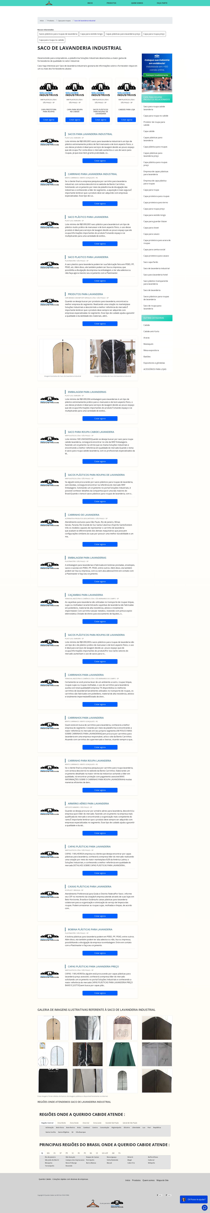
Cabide (147, 325)
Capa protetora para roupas (156, 196)
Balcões (147, 356)
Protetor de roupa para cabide (154, 123)
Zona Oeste (74, 1123)
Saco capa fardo (151, 262)
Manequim (148, 344)
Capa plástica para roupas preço (155, 163)
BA (91, 1153)
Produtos (111, 3)
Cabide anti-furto (151, 331)
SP (61, 1153)
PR (67, 1153)
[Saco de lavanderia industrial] (48, 89)
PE (85, 1153)
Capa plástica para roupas (155, 146)
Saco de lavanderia (152, 290)
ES (55, 1153)
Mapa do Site (162, 1180)
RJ (42, 1153)
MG (48, 1153)
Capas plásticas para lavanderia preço (123, 34)
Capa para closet (151, 227)
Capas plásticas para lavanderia (153, 139)
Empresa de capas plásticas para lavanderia (156, 173)
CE (97, 1153)
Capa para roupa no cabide (51, 40)
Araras (147, 337)
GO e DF (105, 1153)
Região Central (47, 1123)
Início (127, 1180)
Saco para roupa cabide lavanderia (154, 108)
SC (73, 1153)
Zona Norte (61, 1123)
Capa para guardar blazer (155, 221)
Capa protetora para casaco (156, 255)
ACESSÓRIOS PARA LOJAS (155, 369)
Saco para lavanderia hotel (156, 274)
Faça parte (162, 3)
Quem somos (137, 3)
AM (113, 1153)
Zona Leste (97, 1123)
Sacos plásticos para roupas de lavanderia (58, 34)
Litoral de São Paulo (130, 1123)
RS (79, 1153)
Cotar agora (48, 119)
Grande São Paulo (112, 1123)
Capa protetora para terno (156, 202)
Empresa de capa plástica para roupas (155, 182)
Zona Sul (86, 1123)
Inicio (90, 3)
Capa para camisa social (154, 249)
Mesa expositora (151, 350)
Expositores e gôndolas (154, 363)
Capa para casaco (151, 234)
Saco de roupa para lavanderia (152, 307)
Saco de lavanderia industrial (157, 268)
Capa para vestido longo (91, 34)
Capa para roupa (151, 190)
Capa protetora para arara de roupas (157, 242)
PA (119, 1153)
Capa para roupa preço (154, 34)
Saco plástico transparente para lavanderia (156, 282)
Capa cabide (149, 131)
